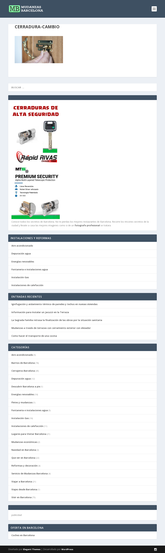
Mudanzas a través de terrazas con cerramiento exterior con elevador (51, 327)
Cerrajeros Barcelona (23, 370)
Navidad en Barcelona (23, 449)
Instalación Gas (20, 277)
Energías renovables (22, 261)
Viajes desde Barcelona (24, 489)
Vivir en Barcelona (21, 497)
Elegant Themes (31, 549)
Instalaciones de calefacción (27, 285)
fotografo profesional (87, 225)
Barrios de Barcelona (23, 362)
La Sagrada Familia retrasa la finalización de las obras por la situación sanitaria (56, 320)
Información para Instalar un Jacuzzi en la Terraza (40, 312)
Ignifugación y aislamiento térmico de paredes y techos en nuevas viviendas (54, 304)
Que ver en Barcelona (23, 457)
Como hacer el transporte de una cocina (34, 335)
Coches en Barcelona (23, 535)
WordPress (67, 549)
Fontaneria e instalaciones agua (29, 269)
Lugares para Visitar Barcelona (28, 433)
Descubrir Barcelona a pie (25, 386)
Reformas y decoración (24, 465)
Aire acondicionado (22, 245)
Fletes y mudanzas (22, 402)
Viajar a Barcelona (21, 481)
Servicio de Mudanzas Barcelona (29, 473)
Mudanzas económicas (24, 441)
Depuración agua (21, 253)
